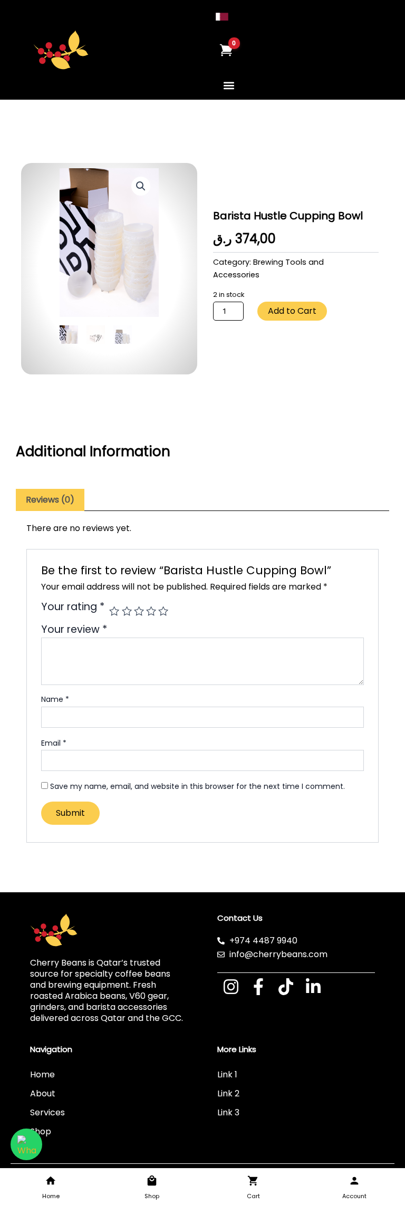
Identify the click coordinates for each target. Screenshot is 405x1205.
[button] (229, 85)
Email (53, 743)
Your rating (72, 608)
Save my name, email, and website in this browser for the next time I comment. (197, 786)
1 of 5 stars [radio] (114, 611)
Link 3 (228, 1112)
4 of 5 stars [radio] (151, 611)
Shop (40, 1131)
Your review (74, 629)
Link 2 (228, 1093)
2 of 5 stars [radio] (127, 611)
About (42, 1093)
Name (55, 699)
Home (42, 1074)
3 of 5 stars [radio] (139, 611)
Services (47, 1112)
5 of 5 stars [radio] (163, 611)
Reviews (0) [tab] (50, 500)
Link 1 (227, 1074)
